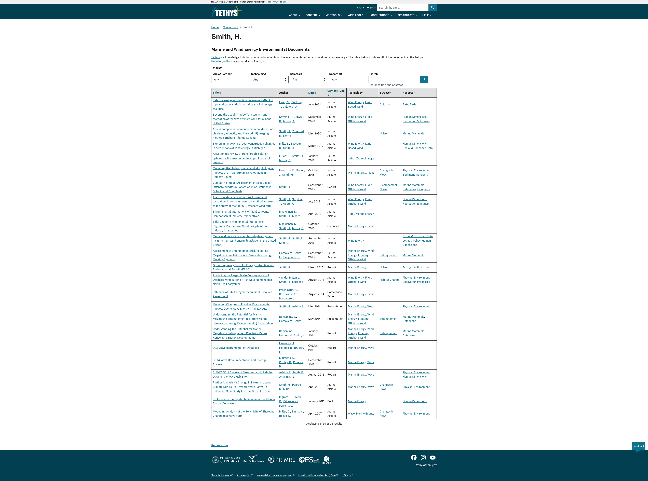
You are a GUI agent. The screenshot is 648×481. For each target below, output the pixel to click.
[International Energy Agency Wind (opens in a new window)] (326, 460)
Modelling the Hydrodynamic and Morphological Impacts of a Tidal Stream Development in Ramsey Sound (243, 172)
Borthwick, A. (287, 294)
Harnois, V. (285, 253)
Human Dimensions (415, 116)
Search (373, 74)
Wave (370, 306)
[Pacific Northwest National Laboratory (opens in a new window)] (253, 460)
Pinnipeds (423, 189)
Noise (383, 133)
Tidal (351, 158)
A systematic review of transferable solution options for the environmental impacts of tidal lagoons (241, 158)
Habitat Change (389, 279)
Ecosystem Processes (416, 267)
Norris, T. (288, 135)
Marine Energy (365, 158)
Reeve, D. (285, 415)
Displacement (388, 185)
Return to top (219, 445)
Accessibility (244, 475)
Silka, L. (284, 242)
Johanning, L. (287, 376)
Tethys (215, 57)
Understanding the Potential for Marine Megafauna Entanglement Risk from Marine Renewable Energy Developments (240, 333)
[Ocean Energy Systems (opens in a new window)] (310, 460)
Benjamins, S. (291, 257)
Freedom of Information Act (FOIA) (317, 475)
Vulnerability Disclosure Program (274, 475)
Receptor (335, 74)
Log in (360, 7)
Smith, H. (285, 131)
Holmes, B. (286, 347)
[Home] (226, 11)
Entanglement (388, 255)
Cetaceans (409, 189)
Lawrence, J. (286, 343)
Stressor (295, 74)
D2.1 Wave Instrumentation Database (236, 347)
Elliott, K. (285, 156)
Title (216, 92)
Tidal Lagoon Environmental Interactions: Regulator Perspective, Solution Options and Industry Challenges (240, 226)
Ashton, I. (298, 306)
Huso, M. (284, 102)
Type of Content (221, 74)
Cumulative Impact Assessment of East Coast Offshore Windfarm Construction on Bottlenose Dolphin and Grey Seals (242, 187)
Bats (405, 104)
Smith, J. (297, 238)
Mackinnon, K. (288, 211)
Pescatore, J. (287, 298)
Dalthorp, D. (290, 106)
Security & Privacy (221, 475)
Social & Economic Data (418, 148)
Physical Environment (416, 170)
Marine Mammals (413, 133)
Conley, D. (285, 362)
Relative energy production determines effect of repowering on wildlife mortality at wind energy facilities (243, 105)
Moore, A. (289, 121)
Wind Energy (356, 102)
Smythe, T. (285, 116)
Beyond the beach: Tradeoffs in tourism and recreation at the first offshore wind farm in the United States (242, 119)
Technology (258, 74)
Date (311, 92)
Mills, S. (284, 143)
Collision (385, 104)
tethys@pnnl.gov (426, 465)
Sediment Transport (415, 174)
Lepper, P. (298, 281)
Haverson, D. (287, 170)
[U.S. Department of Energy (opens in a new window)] (226, 460)
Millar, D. (288, 389)
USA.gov (346, 475)
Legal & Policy (412, 240)
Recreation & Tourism (416, 121)
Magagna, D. (287, 358)
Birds (413, 104)
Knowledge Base (222, 61)
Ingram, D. (285, 397)
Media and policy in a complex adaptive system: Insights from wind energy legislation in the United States (244, 240)
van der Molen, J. (289, 277)
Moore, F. (285, 160)
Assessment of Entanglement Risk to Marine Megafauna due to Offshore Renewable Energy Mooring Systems (242, 255)
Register (371, 7)
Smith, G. (298, 372)
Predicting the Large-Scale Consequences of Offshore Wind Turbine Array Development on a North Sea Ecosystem (242, 280)
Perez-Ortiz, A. (288, 290)
